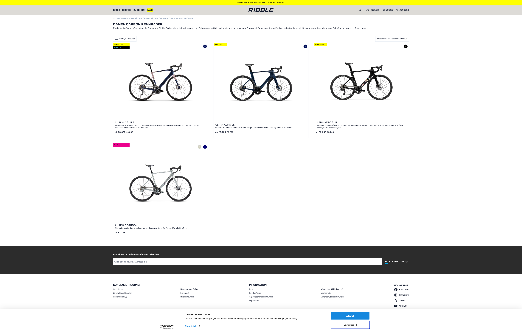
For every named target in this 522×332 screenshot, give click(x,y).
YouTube (403, 306)
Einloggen (388, 10)
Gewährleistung (120, 297)
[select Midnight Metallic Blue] (305, 46)
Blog (251, 289)
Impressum (254, 301)
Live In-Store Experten (122, 293)
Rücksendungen (187, 297)
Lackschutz (326, 293)
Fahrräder (135, 18)
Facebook (404, 289)
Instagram (404, 295)
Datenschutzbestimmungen (332, 297)
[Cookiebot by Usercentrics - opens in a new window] (166, 327)
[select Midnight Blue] (205, 46)
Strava (402, 300)
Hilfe (366, 10)
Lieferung (184, 293)
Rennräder (151, 18)
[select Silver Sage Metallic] (199, 147)
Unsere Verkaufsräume (190, 289)
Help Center (118, 289)
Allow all (350, 316)
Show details (191, 326)
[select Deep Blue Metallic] (205, 147)
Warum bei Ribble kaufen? (332, 289)
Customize (349, 325)
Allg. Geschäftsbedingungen (261, 297)
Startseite (120, 18)
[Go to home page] (261, 10)
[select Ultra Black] (406, 46)
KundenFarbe (255, 293)
